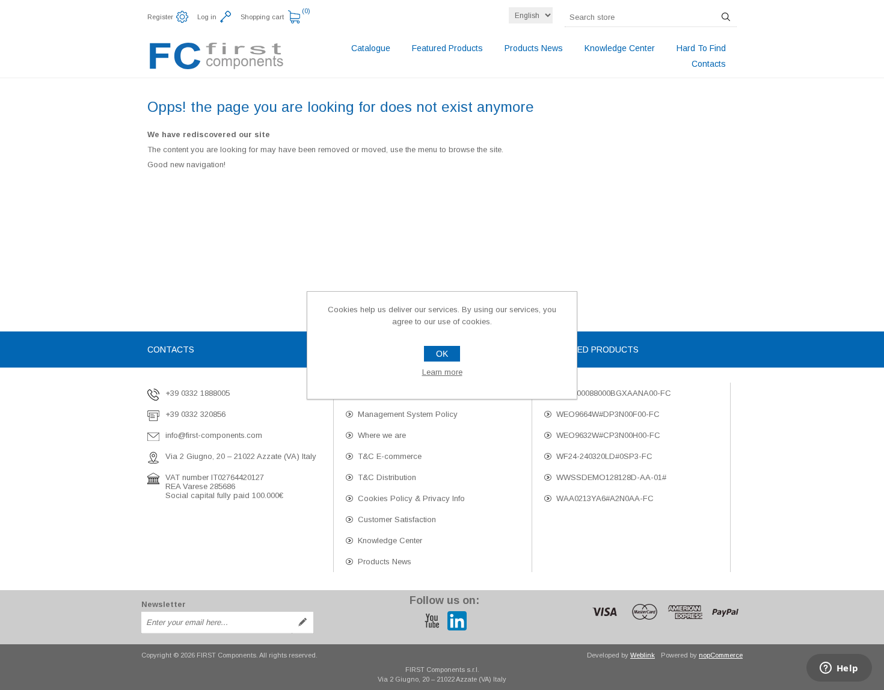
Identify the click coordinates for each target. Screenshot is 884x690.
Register (160, 16)
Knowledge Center (390, 540)
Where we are (382, 435)
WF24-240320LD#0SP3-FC (604, 456)
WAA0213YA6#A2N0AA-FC (605, 498)
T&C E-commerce (390, 456)
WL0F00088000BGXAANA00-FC (613, 393)
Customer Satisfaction (397, 519)
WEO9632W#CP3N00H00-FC (608, 435)
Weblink (642, 655)
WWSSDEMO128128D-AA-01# (611, 477)
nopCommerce (721, 655)
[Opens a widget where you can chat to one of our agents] (839, 669)
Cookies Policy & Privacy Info (411, 498)
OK (442, 354)
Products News (384, 561)
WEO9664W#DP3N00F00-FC (608, 414)
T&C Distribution (387, 477)
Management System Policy (408, 414)
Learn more (442, 372)
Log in (206, 16)
